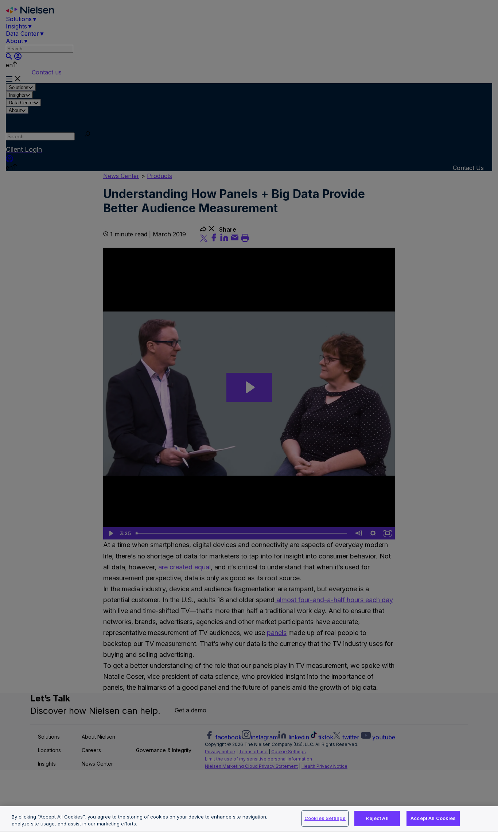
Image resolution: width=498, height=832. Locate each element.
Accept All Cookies (433, 818)
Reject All (377, 818)
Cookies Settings (325, 818)
